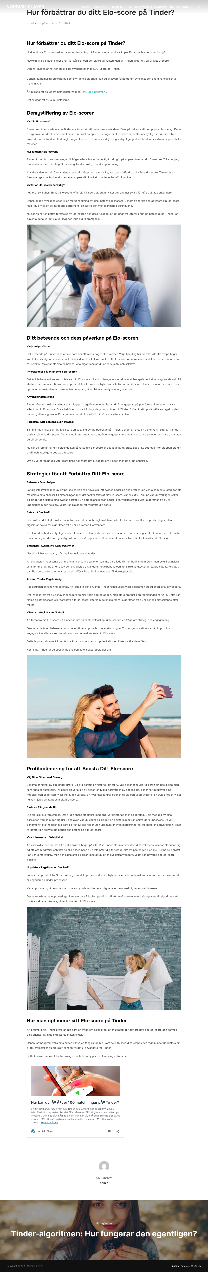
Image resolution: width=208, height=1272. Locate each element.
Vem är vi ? (100, 7)
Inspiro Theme (179, 1266)
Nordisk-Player (25, 7)
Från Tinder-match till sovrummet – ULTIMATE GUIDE (159, 7)
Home (85, 7)
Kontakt (117, 7)
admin (34, 23)
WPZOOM (196, 1266)
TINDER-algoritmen (93, 91)
